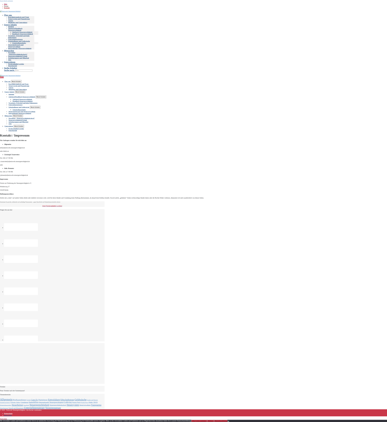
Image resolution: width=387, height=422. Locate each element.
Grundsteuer (24, 402)
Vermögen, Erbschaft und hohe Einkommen (23, 103)
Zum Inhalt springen (6, 1)
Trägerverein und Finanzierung (19, 19)
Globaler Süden (15, 402)
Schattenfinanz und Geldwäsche (19, 41)
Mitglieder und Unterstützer (17, 22)
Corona (29, 400)
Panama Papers (76, 402)
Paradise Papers (84, 402)
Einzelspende (12, 66)
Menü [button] (2, 77)
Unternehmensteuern (15, 39)
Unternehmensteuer (34, 407)
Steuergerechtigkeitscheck (58, 405)
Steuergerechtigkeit (39, 404)
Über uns (8, 15)
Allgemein (6, 399)
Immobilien (33, 402)
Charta (10, 21)
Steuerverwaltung (85, 405)
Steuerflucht (26, 405)
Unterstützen (9, 62)
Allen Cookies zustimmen (199, 421)
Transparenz (96, 405)
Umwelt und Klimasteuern (16, 408)
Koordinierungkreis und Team (18, 17)
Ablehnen (210, 421)
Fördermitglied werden (16, 64)
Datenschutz (8, 413)
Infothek (11, 27)
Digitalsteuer (43, 400)
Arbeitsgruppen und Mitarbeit (18, 58)
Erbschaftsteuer (67, 399)
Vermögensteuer (53, 407)
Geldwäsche (81, 399)
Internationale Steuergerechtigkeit (19, 48)
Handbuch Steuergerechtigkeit (22, 34)
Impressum (8, 415)
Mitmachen (9, 50)
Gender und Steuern (92, 400)
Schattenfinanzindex (19, 43)
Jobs (9, 60)
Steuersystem (73, 405)
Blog (5, 4)
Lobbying (68, 402)
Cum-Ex (34, 400)
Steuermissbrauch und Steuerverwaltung (15, 46)
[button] (195, 69)
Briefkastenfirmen (19, 400)
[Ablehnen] (228, 421)
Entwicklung (54, 399)
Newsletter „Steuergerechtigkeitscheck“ (17, 53)
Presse (6, 6)
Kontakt (7, 8)
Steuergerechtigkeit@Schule (17, 56)
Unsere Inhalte (10, 25)
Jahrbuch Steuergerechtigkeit (22, 32)
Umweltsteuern (4, 408)
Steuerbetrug (17, 405)
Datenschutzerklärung (221, 421)
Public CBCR (93, 402)
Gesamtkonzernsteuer (5, 402)
